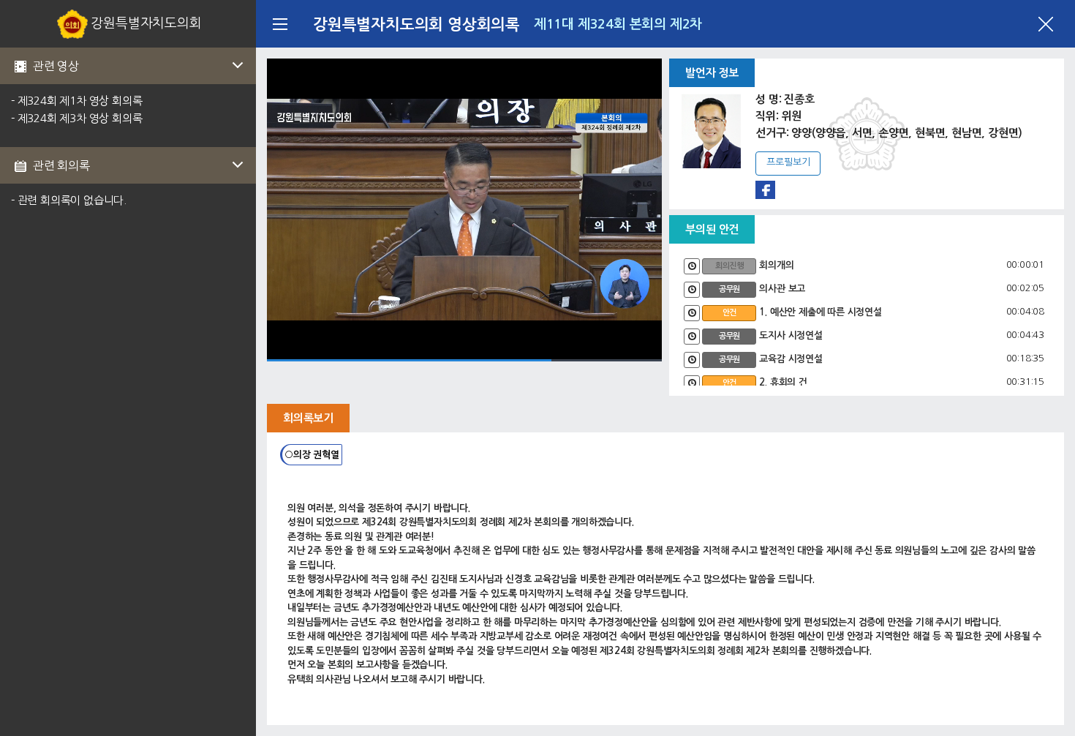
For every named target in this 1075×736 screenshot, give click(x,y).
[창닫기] (1046, 24)
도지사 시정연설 (790, 335)
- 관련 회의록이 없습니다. (69, 200)
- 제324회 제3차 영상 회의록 (76, 118)
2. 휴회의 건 (783, 382)
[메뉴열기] (279, 24)
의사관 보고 (782, 288)
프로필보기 (788, 162)
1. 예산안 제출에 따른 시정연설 (820, 312)
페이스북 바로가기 (765, 190)
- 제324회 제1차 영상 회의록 (76, 100)
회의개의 (776, 265)
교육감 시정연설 (790, 359)
